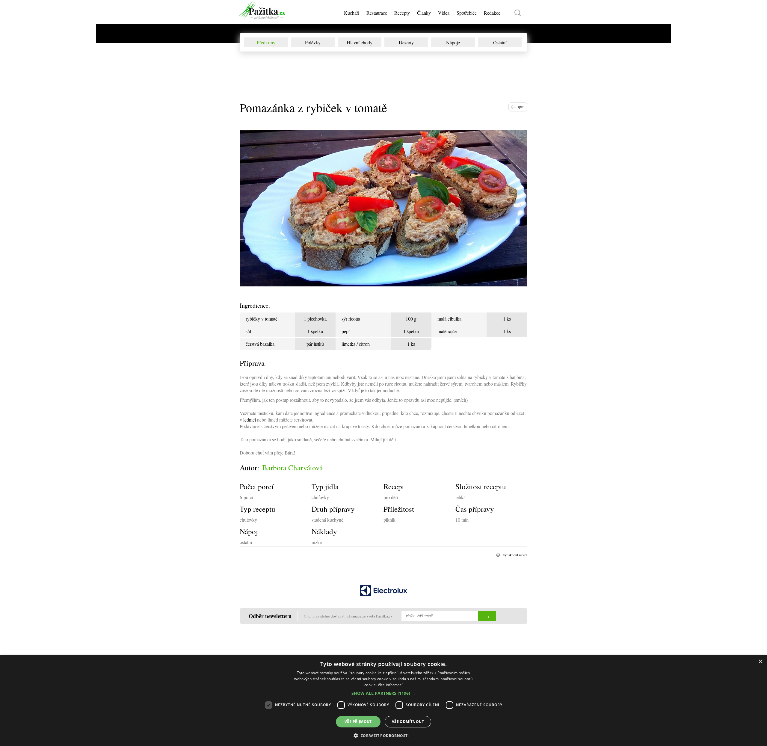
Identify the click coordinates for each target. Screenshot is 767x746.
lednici (249, 419)
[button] (383, 693)
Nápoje (453, 42)
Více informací (390, 684)
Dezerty (406, 42)
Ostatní (500, 42)
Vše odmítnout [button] (408, 721)
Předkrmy (266, 42)
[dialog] (383, 700)
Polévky (313, 42)
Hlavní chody (359, 42)
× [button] (760, 661)
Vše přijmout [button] (358, 721)
